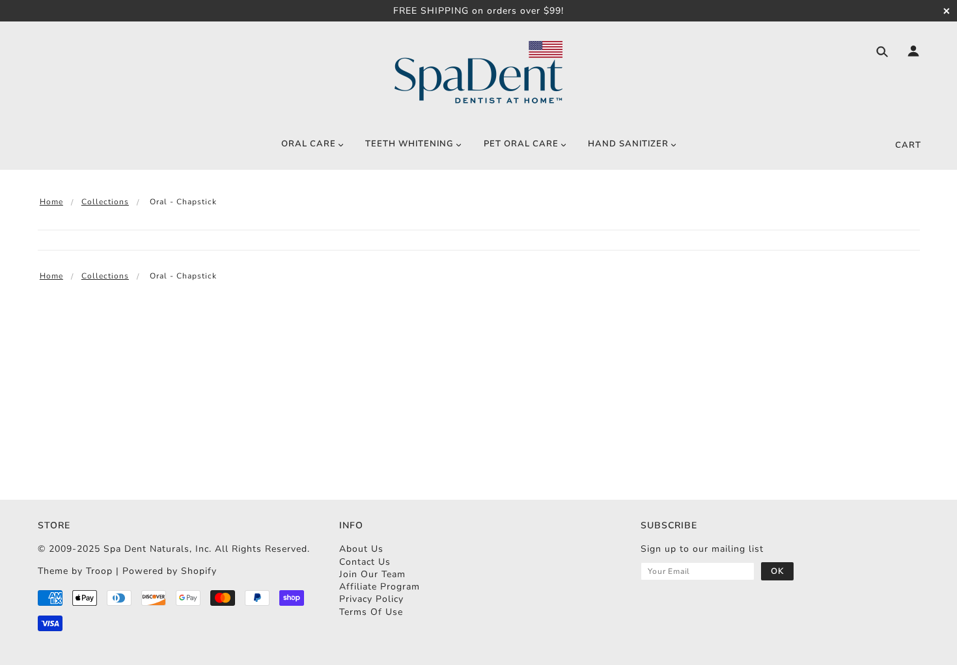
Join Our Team (372, 574)
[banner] (478, 73)
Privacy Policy (371, 599)
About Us (361, 549)
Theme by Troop (75, 571)
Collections (105, 202)
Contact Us (365, 562)
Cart (908, 145)
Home (51, 202)
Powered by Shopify (169, 571)
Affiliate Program (379, 586)
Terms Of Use (371, 612)
